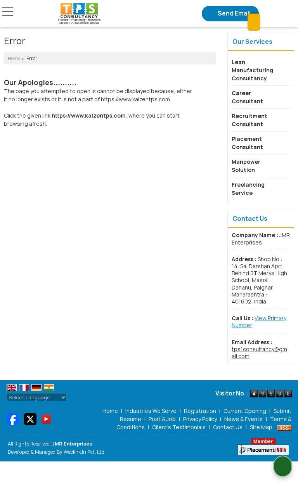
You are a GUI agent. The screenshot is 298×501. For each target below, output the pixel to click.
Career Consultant (247, 97)
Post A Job (162, 419)
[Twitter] (30, 418)
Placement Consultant (247, 143)
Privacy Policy (200, 419)
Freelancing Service (248, 188)
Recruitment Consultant (249, 120)
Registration (200, 410)
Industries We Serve (151, 410)
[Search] (254, 22)
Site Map (261, 427)
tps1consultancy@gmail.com (259, 352)
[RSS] (284, 427)
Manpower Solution (246, 165)
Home (14, 58)
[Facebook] (13, 418)
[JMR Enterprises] (79, 13)
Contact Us (228, 427)
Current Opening (245, 410)
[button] (259, 321)
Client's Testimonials (179, 427)
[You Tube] (46, 418)
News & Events (243, 419)
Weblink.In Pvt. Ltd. (85, 452)
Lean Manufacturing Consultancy (252, 70)
